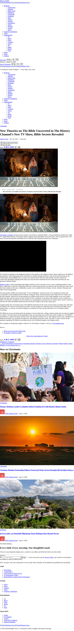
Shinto (10, 25)
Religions (7, 6)
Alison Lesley (4, 139)
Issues (6, 54)
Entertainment (8, 35)
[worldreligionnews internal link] (15, 2)
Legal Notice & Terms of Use (13, 573)
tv (13, 342)
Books (10, 49)
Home (3, 189)
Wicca (9, 30)
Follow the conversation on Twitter (37, 336)
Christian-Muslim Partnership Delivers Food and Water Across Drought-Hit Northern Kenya (36, 470)
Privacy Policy (49, 557)
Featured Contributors (10, 32)
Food (9, 51)
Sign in (2, 64)
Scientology (11, 23)
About (6, 615)
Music (9, 38)
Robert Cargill (4, 284)
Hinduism (11, 16)
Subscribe (3, 60)
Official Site (14, 331)
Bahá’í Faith (11, 11)
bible (1, 342)
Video (6, 33)
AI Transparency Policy (11, 575)
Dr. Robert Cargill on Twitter (12, 333)
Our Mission (7, 617)
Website (2, 555)
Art (9, 45)
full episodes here (58, 323)
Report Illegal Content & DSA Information (17, 577)
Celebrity (10, 42)
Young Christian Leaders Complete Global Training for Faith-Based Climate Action (33, 407)
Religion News (11, 189)
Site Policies (7, 570)
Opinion (6, 56)
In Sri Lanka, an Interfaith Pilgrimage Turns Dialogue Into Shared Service (29, 533)
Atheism (10, 9)
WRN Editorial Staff (11, 413)
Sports (10, 44)
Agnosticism (11, 7)
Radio (9, 47)
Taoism (10, 28)
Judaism (10, 21)
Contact (6, 618)
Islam (9, 18)
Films (9, 40)
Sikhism (10, 26)
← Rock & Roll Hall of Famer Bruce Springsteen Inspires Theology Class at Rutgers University (29, 343)
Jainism (10, 19)
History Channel (8, 342)
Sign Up (23, 557)
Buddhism (11, 13)
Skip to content (4, 1)
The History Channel (6, 235)
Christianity (11, 14)
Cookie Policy (8, 572)
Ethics (6, 52)
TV (9, 37)
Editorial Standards (9, 622)
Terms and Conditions (10, 620)
